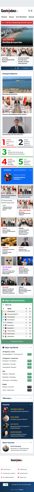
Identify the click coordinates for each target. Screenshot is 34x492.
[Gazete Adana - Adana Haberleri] (9, 11)
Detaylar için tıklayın (17, 341)
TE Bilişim (21, 489)
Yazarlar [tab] (7, 170)
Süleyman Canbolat (20, 175)
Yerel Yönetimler (21, 17)
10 (21, 45)
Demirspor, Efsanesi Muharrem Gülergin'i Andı (27, 163)
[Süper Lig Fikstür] (31, 347)
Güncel (26, 139)
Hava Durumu (6, 469)
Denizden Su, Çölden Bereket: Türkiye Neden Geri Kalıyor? (19, 449)
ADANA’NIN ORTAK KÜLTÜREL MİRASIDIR (11, 163)
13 (27, 45)
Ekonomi (5, 247)
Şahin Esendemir (16, 432)
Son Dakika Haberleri (8, 477)
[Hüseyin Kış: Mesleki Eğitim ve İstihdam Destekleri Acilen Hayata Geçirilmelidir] (9, 281)
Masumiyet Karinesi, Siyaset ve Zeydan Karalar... (19, 427)
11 (23, 45)
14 (29, 45)
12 (25, 45)
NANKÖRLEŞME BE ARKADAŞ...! (19, 178)
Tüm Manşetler (24, 473)
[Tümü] (31, 398)
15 (32, 45)
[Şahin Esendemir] (5, 434)
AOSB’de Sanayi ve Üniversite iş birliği (27, 143)
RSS (6, 484)
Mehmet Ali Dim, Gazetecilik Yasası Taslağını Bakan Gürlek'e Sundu (11, 143)
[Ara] (29, 11)
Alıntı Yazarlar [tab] (20, 170)
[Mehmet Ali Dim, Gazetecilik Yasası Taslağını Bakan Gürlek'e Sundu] (25, 261)
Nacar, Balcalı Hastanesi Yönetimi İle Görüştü (8, 231)
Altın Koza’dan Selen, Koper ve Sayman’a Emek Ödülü (8, 272)
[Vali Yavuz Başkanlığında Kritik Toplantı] (25, 204)
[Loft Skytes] (5, 426)
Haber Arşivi (23, 477)
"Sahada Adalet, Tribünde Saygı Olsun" (7, 209)
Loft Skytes (14, 424)
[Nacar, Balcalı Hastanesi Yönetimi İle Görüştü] (9, 222)
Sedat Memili (14, 417)
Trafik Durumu (23, 469)
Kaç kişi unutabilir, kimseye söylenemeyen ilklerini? (18, 435)
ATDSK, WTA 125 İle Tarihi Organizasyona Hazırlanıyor (16, 153)
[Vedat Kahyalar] (5, 448)
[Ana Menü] (31, 11)
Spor (9, 150)
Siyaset (11, 17)
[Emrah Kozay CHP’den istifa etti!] (25, 241)
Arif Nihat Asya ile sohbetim (18, 419)
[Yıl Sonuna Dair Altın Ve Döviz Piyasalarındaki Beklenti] (9, 241)
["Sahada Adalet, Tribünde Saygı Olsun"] (9, 202)
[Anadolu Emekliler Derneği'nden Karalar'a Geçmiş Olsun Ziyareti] (25, 222)
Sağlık (4, 228)
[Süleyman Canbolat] (8, 177)
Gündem (4, 17)
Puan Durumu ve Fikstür (9, 473)
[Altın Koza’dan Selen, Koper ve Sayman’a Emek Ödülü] (9, 261)
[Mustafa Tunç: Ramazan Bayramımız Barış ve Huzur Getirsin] (25, 281)
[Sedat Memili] (5, 418)
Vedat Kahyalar (15, 446)
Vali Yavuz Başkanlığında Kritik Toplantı (24, 213)
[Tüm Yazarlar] (31, 170)
